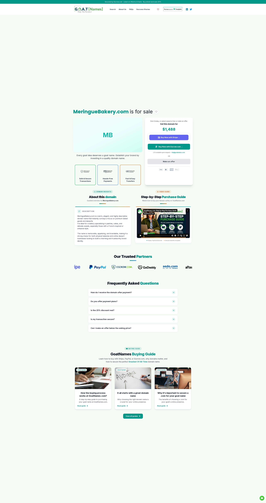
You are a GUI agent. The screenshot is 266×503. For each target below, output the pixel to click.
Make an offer (169, 161)
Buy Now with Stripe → (170, 137)
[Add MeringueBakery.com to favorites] (156, 111)
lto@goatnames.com (178, 152)
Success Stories (143, 9)
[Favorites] (158, 9)
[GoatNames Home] (88, 9)
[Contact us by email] (262, 498)
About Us (122, 9)
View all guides (132, 416)
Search (113, 9)
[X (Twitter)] (191, 9)
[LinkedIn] (187, 9)
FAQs (131, 9)
